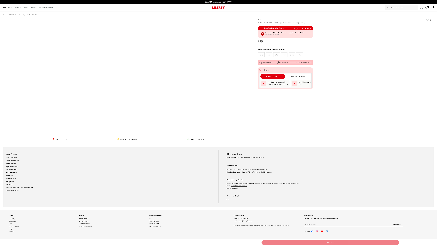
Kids (25, 7)
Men (9, 7)
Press (10, 223)
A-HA (260, 19)
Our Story (12, 218)
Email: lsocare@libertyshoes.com (243, 221)
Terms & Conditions (85, 223)
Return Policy (260, 157)
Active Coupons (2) (273, 76)
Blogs (11, 228)
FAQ (150, 218)
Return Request (154, 223)
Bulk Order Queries (155, 226)
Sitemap (11, 231)
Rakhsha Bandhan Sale (46, 7)
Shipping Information (85, 226)
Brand (33, 7)
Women (17, 7)
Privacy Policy (83, 221)
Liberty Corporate (14, 226)
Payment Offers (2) (298, 76)
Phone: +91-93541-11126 (241, 218)
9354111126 (234, 188)
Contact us (12, 221)
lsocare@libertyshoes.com (239, 185)
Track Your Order (154, 221)
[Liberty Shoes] (218, 7)
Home (5, 14)
